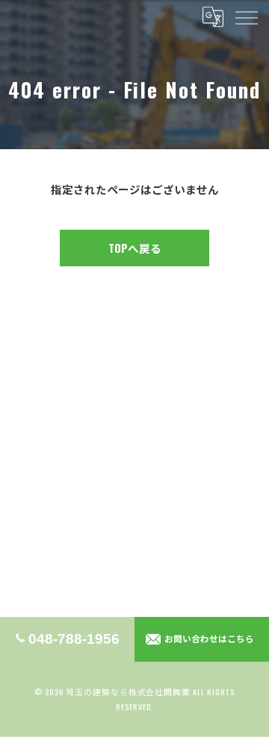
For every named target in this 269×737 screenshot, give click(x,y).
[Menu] (246, 16)
